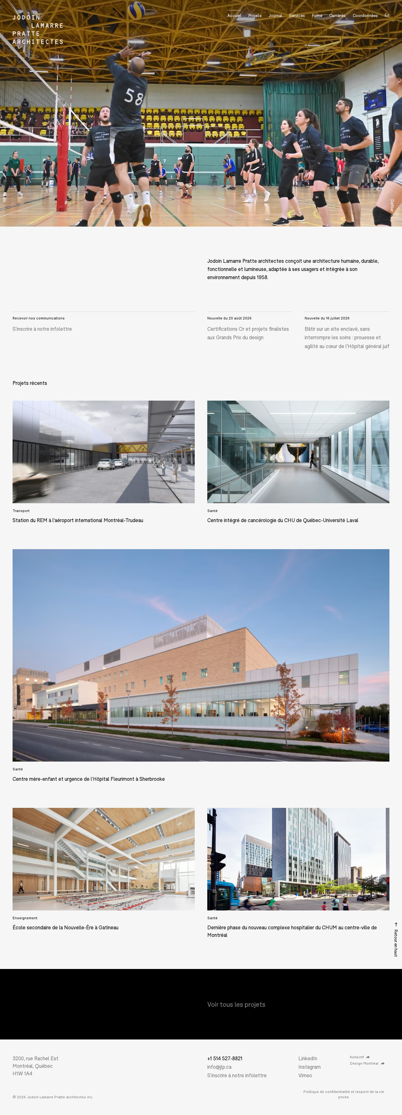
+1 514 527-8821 (224, 1058)
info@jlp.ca (219, 1067)
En (387, 15)
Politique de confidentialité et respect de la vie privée (343, 1094)
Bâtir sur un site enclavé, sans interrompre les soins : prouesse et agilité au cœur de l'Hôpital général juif (347, 337)
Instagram (309, 1067)
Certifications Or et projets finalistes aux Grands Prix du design (248, 333)
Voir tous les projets (236, 1004)
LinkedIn (307, 1058)
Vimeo (305, 1075)
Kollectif (357, 1057)
